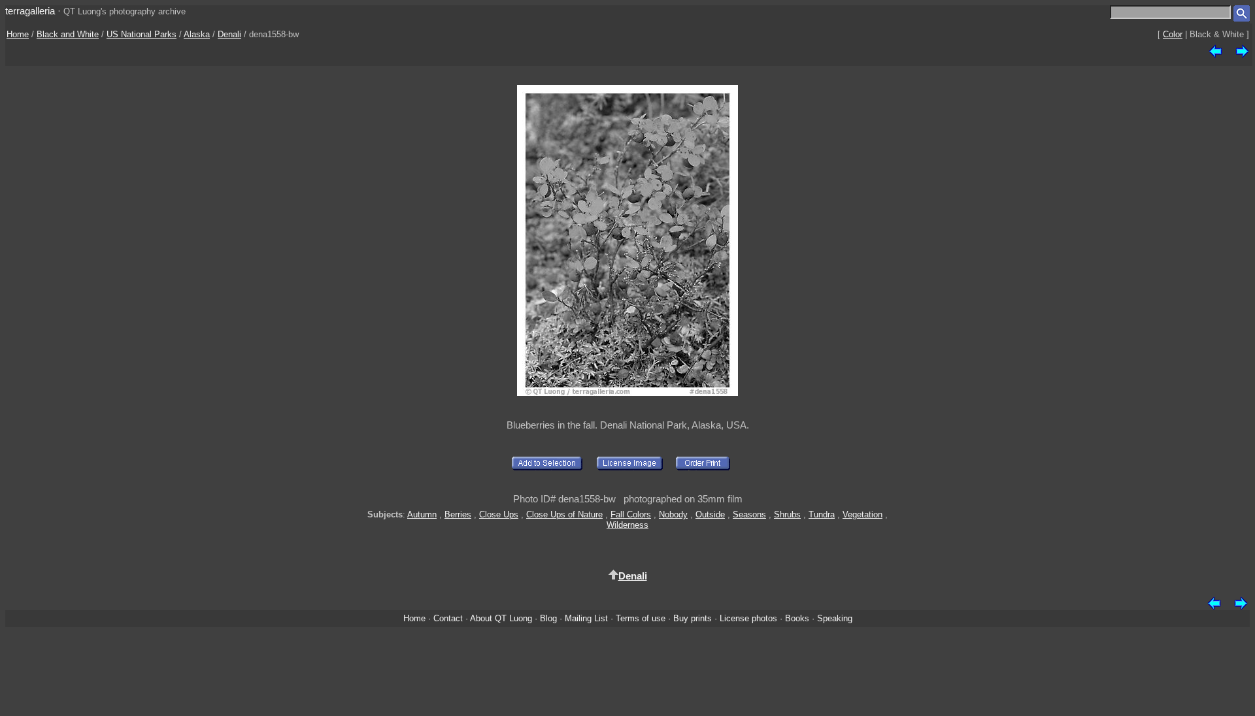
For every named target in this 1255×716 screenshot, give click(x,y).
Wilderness (627, 525)
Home (18, 34)
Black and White (68, 34)
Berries (457, 514)
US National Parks (141, 34)
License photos (748, 618)
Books (797, 618)
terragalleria (30, 10)
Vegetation (862, 514)
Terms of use (640, 618)
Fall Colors (631, 514)
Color (1172, 34)
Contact (448, 618)
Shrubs (787, 514)
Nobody (673, 514)
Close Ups (498, 514)
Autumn (422, 514)
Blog (548, 618)
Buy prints (692, 618)
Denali (229, 34)
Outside (710, 514)
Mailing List (586, 618)
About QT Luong (501, 618)
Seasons (749, 514)
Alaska (197, 34)
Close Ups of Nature (564, 514)
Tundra (822, 514)
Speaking (834, 618)
